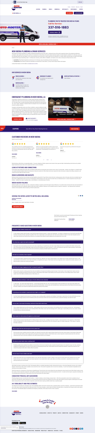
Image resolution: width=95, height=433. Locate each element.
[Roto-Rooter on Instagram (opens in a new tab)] (80, 429)
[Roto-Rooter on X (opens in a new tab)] (76, 429)
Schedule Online (54, 32)
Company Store (65, 413)
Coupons (81, 9)
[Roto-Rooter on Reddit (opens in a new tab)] (70, 429)
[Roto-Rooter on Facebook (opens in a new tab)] (74, 429)
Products (55, 413)
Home (13, 47)
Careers (69, 6)
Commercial (57, 9)
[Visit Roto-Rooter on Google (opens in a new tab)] (78, 195)
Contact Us (73, 6)
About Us (59, 413)
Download (80, 2)
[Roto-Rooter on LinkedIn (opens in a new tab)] (82, 429)
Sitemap (77, 413)
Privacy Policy (44, 430)
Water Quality (65, 9)
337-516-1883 (58, 27)
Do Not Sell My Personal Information (19, 430)
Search (81, 6)
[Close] (17, 428)
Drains (50, 9)
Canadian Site (72, 413)
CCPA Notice (56, 430)
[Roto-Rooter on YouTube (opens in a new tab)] (72, 429)
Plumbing (44, 9)
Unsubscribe (37, 430)
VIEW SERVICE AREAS (18, 206)
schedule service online (33, 63)
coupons (36, 120)
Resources (77, 6)
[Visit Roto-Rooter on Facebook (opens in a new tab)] (80, 195)
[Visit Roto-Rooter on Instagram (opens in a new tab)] (82, 195)
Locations (38, 9)
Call (79, 13)
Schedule (70, 13)
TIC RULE (61, 430)
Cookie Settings (31, 430)
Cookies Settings (3, 428)
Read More (14, 391)
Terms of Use (50, 430)
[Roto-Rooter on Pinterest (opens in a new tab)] (78, 429)
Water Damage (74, 9)
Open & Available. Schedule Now (47, 44)
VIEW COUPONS (74, 129)
